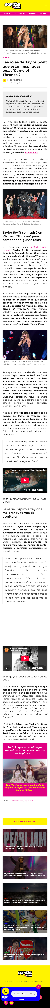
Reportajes (10, 13)
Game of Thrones (16, 800)
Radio (43, 13)
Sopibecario (16, 80)
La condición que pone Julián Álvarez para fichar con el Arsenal (24, 956)
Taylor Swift (31, 152)
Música (6, 58)
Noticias (8, 898)
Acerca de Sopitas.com (33, 981)
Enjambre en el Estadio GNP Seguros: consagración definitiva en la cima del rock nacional (24, 874)
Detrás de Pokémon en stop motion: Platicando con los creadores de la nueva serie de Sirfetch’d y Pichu (24, 928)
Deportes (8, 952)
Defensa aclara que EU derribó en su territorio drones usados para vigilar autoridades (24, 902)
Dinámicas (33, 13)
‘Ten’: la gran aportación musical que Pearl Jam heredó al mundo (23, 847)
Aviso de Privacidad (13, 981)
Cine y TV (8, 923)
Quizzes (21, 13)
